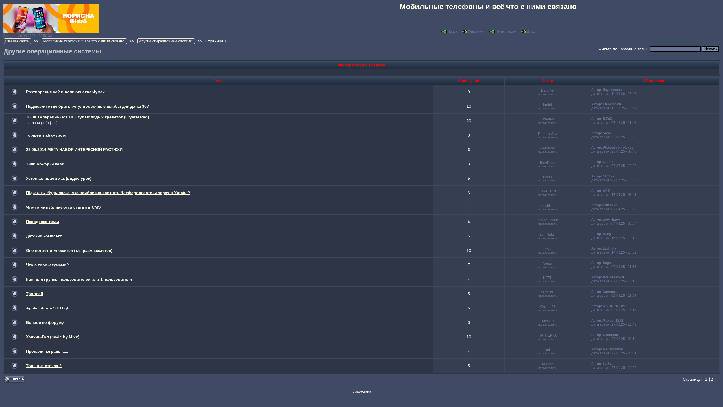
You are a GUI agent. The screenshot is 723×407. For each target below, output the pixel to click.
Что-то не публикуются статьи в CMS (63, 207)
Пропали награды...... (47, 351)
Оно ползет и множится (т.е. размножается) (69, 250)
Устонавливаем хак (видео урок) (59, 178)
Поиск (452, 31)
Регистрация (506, 31)
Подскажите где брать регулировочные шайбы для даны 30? (87, 106)
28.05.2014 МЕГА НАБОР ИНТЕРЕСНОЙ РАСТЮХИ (74, 149)
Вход (531, 31)
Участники (476, 31)
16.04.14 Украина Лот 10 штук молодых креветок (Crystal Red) (87, 117)
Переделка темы (42, 221)
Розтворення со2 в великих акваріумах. (66, 92)
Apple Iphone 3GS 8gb (47, 308)
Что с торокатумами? (47, 265)
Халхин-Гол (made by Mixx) (52, 337)
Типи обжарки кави (45, 164)
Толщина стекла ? (44, 365)
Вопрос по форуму (45, 322)
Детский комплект (44, 236)
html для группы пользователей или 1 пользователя (79, 279)
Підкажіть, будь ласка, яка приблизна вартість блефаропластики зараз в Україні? (108, 192)
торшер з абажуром (46, 135)
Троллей (34, 293)
